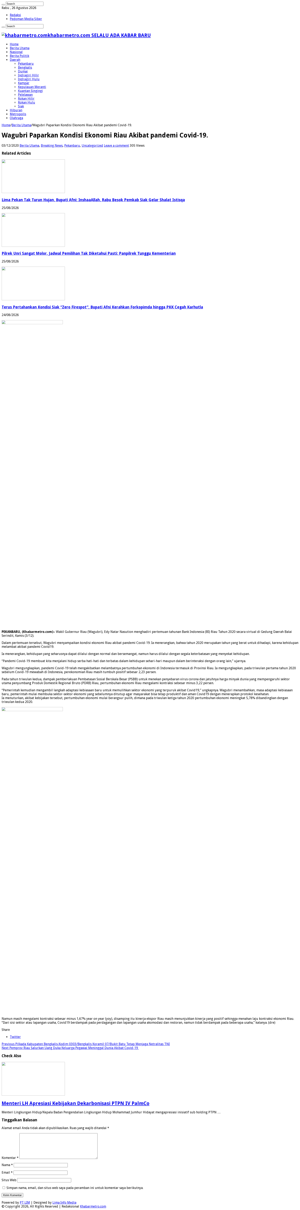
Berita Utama (19, 48)
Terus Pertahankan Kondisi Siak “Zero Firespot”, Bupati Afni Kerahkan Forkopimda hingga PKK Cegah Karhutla (102, 307)
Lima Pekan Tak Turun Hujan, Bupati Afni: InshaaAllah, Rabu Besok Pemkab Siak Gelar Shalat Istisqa (93, 200)
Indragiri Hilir (28, 75)
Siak (21, 106)
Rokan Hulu (26, 102)
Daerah (15, 60)
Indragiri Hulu (29, 79)
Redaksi (15, 15)
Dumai (23, 71)
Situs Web (9, 1180)
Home (14, 44)
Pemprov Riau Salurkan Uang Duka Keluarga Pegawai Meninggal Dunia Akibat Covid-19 (70, 1048)
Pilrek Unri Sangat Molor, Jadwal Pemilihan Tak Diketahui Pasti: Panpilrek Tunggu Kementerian (89, 253)
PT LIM (25, 1202)
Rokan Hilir (26, 99)
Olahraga (16, 118)
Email (7, 1172)
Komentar (10, 1158)
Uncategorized (92, 145)
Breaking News (52, 145)
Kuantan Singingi (30, 91)
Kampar (23, 83)
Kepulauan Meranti (32, 87)
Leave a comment (116, 145)
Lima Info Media (64, 1202)
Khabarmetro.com (93, 1206)
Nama (7, 1165)
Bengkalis (25, 67)
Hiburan (16, 110)
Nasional (16, 52)
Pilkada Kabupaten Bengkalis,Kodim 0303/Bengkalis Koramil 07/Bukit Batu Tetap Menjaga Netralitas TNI (86, 1044)
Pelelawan (25, 95)
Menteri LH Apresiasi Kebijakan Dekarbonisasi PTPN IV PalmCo (75, 1103)
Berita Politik (19, 56)
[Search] (3, 4)
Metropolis (18, 114)
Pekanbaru (26, 64)
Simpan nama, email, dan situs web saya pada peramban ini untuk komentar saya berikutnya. (75, 1188)
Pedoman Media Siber (26, 19)
